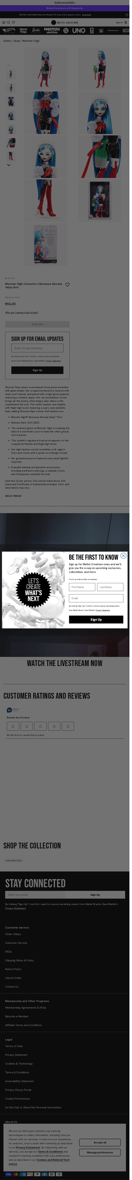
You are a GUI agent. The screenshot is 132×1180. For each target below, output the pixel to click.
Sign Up (96, 619)
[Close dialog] (123, 556)
